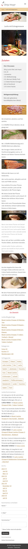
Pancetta (22, 369)
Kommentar (6, 520)
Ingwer (4, 388)
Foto (4, 372)
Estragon (5, 361)
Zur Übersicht (14, 312)
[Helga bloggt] (10, 3)
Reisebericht (6, 384)
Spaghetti (5, 380)
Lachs (20, 365)
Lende (15, 384)
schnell (15, 376)
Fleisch (12, 361)
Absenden (5, 533)
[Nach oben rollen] (24, 545)
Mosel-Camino (12, 372)
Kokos (19, 361)
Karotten (22, 384)
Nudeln (4, 369)
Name (4, 506)
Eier (14, 365)
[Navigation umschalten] (25, 4)
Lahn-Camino (6, 365)
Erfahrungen (6, 376)
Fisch (10, 388)
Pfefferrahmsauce (17, 380)
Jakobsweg (12, 369)
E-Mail (4, 513)
